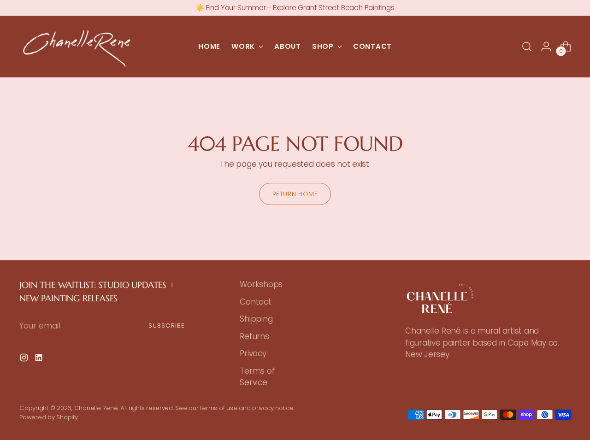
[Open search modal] (527, 46)
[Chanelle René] (77, 46)
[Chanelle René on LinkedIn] (39, 359)
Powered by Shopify (48, 417)
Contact (255, 301)
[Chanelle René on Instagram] (24, 359)
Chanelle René (96, 408)
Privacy (253, 353)
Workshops (261, 284)
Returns (254, 336)
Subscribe (166, 325)
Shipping (256, 318)
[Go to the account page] (546, 46)
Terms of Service (257, 376)
